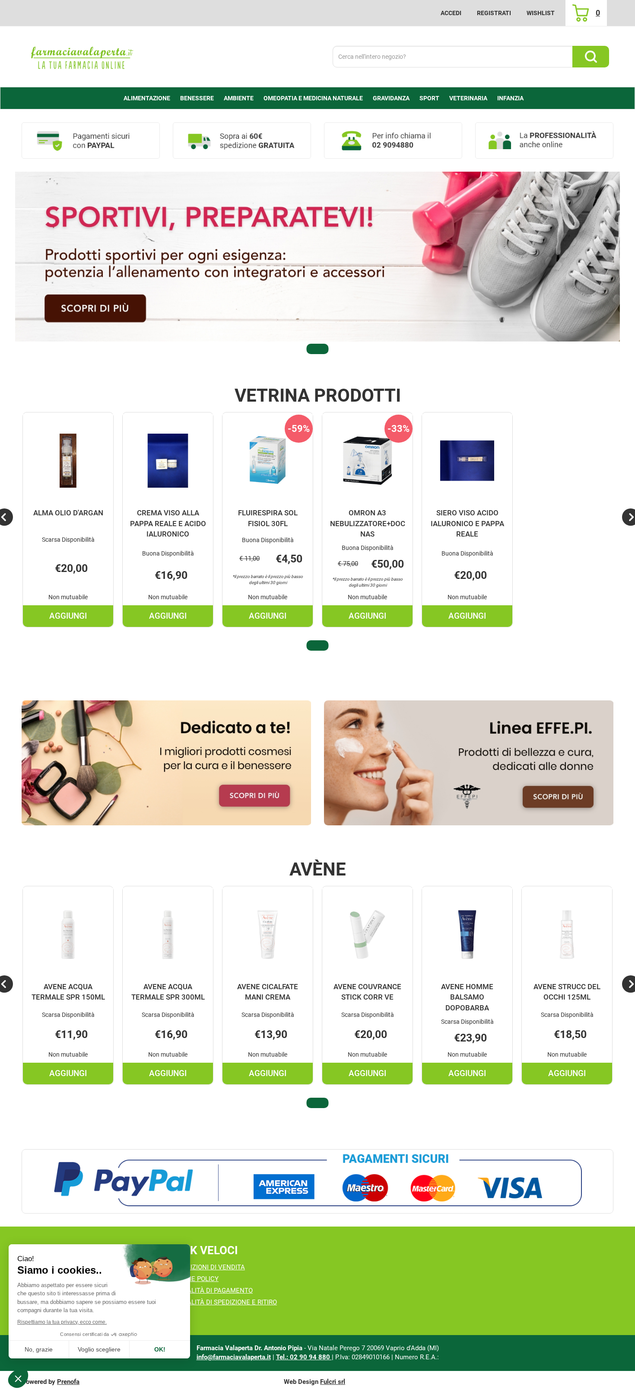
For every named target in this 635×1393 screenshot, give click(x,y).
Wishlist (541, 13)
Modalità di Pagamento (213, 1290)
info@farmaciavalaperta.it (234, 1357)
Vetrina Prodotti (318, 396)
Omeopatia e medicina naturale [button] (313, 98)
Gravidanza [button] (391, 98)
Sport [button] (429, 98)
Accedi (451, 13)
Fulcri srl (332, 1382)
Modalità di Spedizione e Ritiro (225, 1302)
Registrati (494, 13)
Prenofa (68, 1382)
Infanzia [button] (510, 98)
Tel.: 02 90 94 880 (304, 1357)
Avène (317, 869)
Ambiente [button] (239, 98)
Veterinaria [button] (468, 98)
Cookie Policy (196, 1279)
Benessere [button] (197, 98)
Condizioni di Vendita (209, 1267)
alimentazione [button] (147, 98)
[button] (317, 349)
